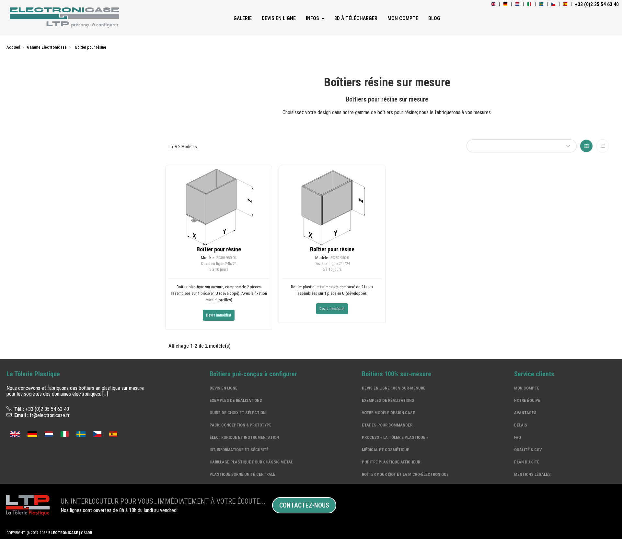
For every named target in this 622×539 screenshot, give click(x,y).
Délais (520, 425)
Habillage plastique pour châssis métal (251, 462)
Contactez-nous (304, 505)
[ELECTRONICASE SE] (541, 4)
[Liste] (602, 145)
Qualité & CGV (528, 449)
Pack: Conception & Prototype (240, 425)
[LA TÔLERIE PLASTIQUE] (27, 505)
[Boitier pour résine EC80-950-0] (332, 205)
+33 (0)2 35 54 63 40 (47, 409)
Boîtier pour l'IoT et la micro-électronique (405, 474)
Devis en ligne (223, 388)
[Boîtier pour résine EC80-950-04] (218, 205)
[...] (105, 394)
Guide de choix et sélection (238, 412)
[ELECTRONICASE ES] (113, 433)
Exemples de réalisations (236, 400)
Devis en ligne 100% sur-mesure (393, 388)
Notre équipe (527, 400)
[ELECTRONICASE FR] (66, 18)
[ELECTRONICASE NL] (517, 4)
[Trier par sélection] (521, 145)
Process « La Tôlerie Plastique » (395, 437)
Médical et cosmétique (385, 449)
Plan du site (526, 462)
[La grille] (586, 145)
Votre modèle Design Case (388, 412)
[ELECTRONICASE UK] (493, 4)
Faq (517, 437)
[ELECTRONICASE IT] (529, 4)
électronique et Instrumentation (244, 437)
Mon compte (526, 388)
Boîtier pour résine (219, 249)
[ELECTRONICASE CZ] (553, 4)
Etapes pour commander (387, 425)
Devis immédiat (218, 315)
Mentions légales (532, 474)
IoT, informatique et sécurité (239, 449)
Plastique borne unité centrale (242, 474)
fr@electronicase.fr (50, 415)
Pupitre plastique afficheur (391, 462)
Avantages (525, 412)
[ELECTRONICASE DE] (505, 4)
